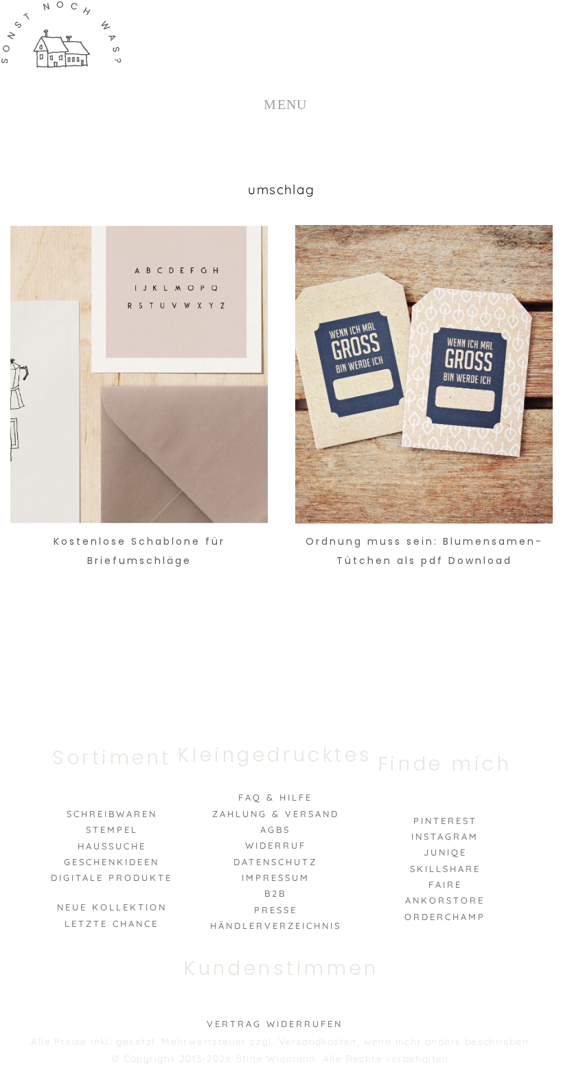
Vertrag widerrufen (275, 1023)
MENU (286, 104)
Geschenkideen (111, 861)
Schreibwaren (112, 813)
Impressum (276, 877)
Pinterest (445, 820)
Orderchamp (444, 916)
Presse (275, 909)
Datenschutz (275, 861)
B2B (275, 893)
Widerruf (275, 845)
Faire (445, 884)
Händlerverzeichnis (275, 925)
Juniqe (445, 852)
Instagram (445, 836)
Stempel (112, 829)
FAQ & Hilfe (275, 797)
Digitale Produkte (111, 877)
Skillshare (445, 868)
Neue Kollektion (112, 907)
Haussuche (112, 845)
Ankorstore (445, 900)
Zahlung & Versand (275, 813)
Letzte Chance (112, 923)
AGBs (275, 829)
